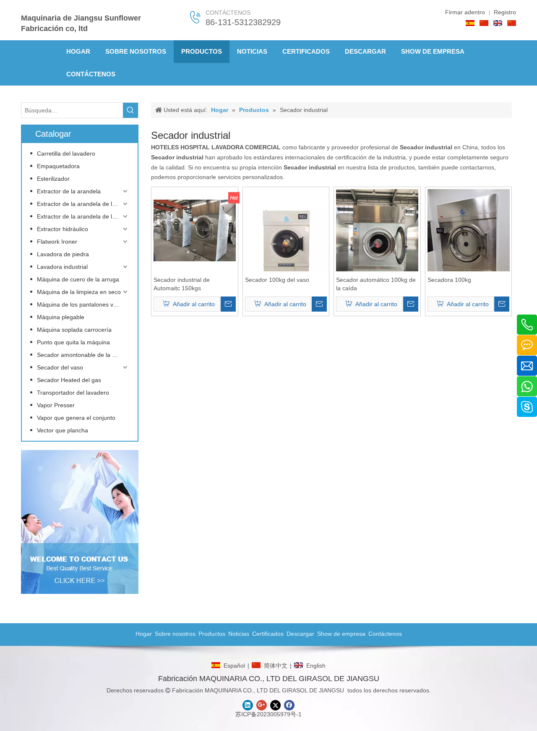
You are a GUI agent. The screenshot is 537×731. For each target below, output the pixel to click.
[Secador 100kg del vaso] (286, 243)
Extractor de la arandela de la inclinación (83, 216)
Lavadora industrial (62, 266)
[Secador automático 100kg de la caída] (377, 243)
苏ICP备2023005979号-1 (268, 714)
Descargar (300, 633)
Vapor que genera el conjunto (76, 417)
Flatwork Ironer (57, 241)
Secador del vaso (60, 367)
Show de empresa (341, 633)
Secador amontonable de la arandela (83, 354)
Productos (211, 633)
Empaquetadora (58, 166)
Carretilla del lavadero (66, 153)
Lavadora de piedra (63, 254)
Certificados (268, 633)
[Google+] (261, 705)
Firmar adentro (465, 12)
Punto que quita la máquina (73, 342)
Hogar (144, 633)
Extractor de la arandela (69, 191)
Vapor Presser (56, 405)
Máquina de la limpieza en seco (79, 292)
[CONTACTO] (79, 522)
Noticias (238, 633)
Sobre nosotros (175, 633)
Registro (505, 12)
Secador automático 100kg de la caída (376, 283)
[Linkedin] (247, 705)
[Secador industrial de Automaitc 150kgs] (195, 229)
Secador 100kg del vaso (277, 279)
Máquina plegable (60, 317)
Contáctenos (385, 633)
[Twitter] (275, 705)
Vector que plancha (62, 430)
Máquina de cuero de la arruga (78, 279)
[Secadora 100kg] (469, 243)
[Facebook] (289, 705)
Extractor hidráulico (62, 229)
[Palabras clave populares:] (130, 110)
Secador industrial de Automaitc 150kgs (182, 283)
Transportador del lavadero (73, 392)
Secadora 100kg (449, 279)
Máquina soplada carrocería (74, 329)
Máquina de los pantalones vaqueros (83, 304)
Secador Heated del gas (69, 380)
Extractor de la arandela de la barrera (83, 203)
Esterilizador (53, 178)
